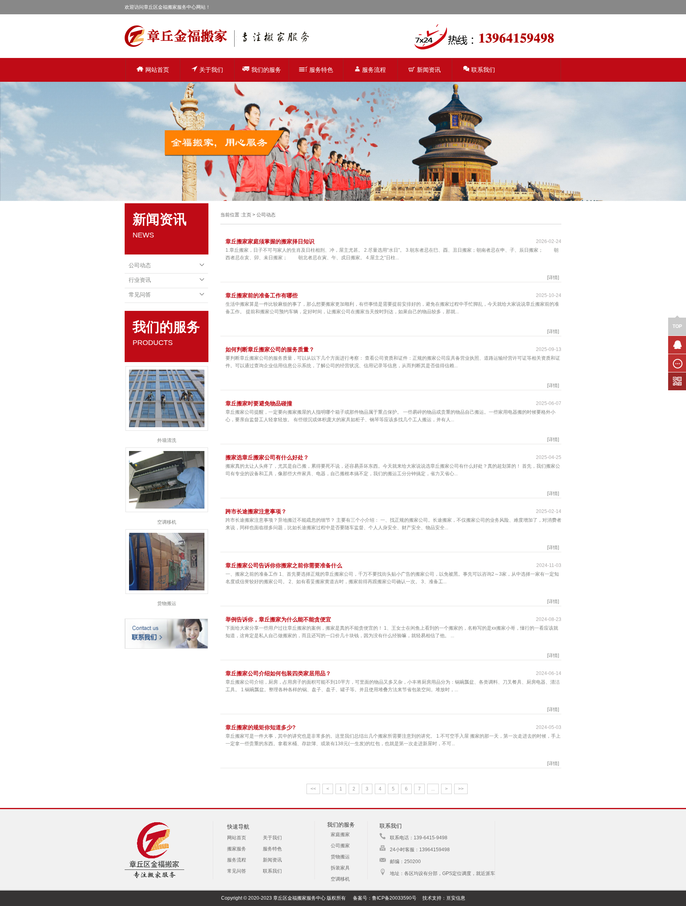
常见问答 (140, 294)
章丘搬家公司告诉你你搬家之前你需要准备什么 (283, 565)
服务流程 (374, 69)
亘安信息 (455, 898)
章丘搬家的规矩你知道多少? (260, 727)
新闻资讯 (429, 69)
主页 (246, 215)
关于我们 (211, 69)
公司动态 (140, 265)
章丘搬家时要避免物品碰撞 (258, 403)
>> (461, 789)
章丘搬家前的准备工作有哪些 (261, 295)
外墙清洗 (166, 440)
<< (313, 789)
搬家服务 (236, 849)
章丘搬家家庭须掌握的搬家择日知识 (269, 241)
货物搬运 (166, 603)
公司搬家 (340, 845)
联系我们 (483, 69)
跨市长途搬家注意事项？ (256, 511)
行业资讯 (140, 280)
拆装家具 (340, 868)
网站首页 (157, 69)
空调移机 (166, 522)
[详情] (553, 277)
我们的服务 (266, 69)
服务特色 (321, 69)
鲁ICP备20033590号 (394, 898)
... (433, 789)
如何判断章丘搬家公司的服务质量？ (269, 349)
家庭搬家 (340, 834)
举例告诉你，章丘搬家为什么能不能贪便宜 (278, 619)
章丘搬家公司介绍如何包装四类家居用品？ (278, 673)
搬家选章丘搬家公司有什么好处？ (267, 457)
